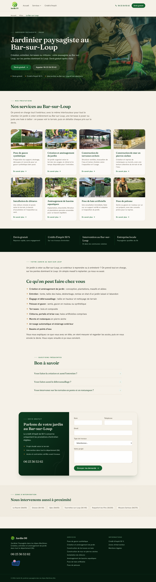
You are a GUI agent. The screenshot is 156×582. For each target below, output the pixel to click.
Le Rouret (20, 508)
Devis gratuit (138, 5)
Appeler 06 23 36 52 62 (46, 67)
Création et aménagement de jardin (81, 545)
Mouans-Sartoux (128, 508)
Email (76, 428)
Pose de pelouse (73, 565)
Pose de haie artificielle (76, 562)
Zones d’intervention (117, 545)
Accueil (26, 5)
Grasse (38, 508)
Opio (54, 508)
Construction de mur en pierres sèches (82, 551)
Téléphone (108, 418)
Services (35, 5)
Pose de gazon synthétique (77, 541)
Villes (21, 15)
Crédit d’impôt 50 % (116, 541)
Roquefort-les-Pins (102, 508)
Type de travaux (80, 438)
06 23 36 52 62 (33, 461)
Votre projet (78, 449)
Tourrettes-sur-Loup (76, 508)
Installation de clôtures (76, 555)
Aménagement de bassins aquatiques (81, 558)
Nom (76, 418)
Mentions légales (115, 548)
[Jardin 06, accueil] (15, 5)
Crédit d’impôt (51, 5)
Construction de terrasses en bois (80, 548)
